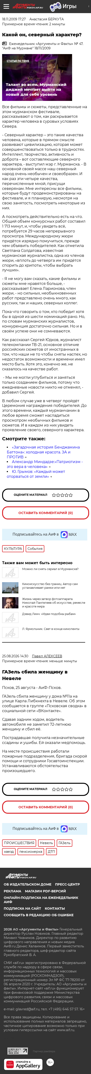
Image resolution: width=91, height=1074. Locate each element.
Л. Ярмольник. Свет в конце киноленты (50, 629)
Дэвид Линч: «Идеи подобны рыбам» (49, 614)
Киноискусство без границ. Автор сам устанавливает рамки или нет (50, 585)
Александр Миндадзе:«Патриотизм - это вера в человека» (45, 464)
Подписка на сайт (22, 908)
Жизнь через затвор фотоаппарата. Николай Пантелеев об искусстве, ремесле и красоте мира (53, 602)
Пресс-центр (67, 884)
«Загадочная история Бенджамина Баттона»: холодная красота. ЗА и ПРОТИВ (43, 452)
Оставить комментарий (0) (45, 513)
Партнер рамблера (44, 1051)
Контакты (55, 908)
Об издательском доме (27, 884)
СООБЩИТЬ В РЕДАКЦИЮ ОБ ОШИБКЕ (39, 915)
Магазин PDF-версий (45, 891)
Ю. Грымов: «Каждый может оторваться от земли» (36, 474)
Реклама (12, 891)
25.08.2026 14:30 (15, 656)
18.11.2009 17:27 (14, 19)
